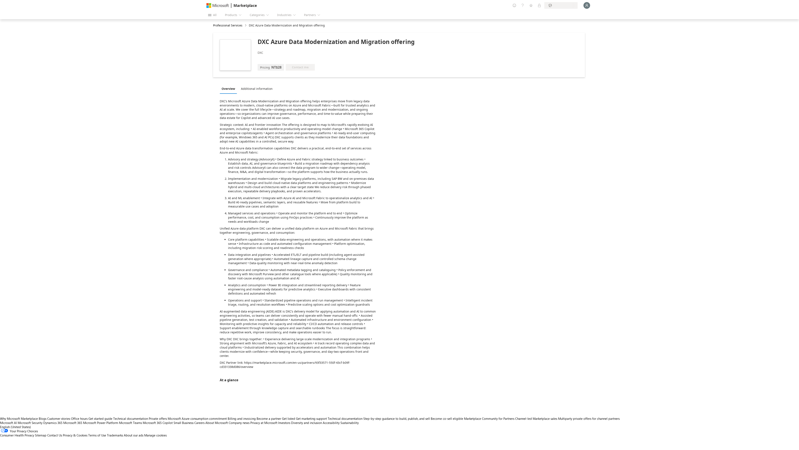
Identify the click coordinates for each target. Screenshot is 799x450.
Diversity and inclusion (306, 423)
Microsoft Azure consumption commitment (198, 418)
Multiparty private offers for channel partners (589, 418)
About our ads (133, 435)
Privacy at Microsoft (263, 423)
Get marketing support (311, 418)
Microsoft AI (8, 423)
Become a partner (269, 418)
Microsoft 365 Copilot (158, 423)
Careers (199, 423)
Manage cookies (155, 435)
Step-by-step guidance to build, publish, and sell (396, 418)
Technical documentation (130, 418)
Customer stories (58, 418)
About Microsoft (216, 423)
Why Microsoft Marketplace (19, 418)
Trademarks (115, 435)
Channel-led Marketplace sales (536, 418)
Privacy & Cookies (75, 435)
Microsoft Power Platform (100, 423)
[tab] (229, 88)
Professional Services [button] (227, 25)
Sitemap (40, 435)
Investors (284, 423)
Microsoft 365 (72, 423)
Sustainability (349, 423)
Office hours (79, 418)
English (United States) (15, 427)
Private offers (158, 418)
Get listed (288, 418)
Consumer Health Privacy (17, 435)
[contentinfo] (246, 25)
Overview (228, 89)
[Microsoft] (217, 5)
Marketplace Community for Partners (489, 418)
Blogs (42, 418)
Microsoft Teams (130, 423)
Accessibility (331, 423)
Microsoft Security (30, 423)
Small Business (184, 423)
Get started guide (100, 418)
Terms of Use (97, 435)
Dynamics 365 (52, 423)
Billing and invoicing (242, 418)
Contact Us (54, 435)
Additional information (257, 89)
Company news (239, 423)
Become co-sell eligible (447, 418)
